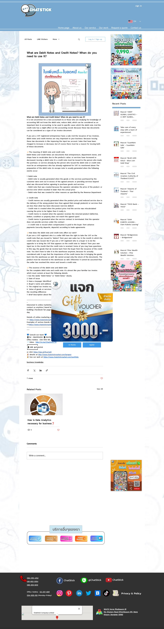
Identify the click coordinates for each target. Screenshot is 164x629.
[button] (72, 344)
